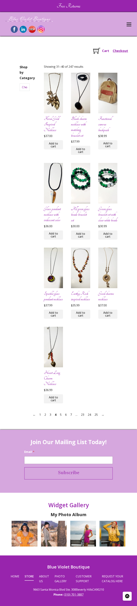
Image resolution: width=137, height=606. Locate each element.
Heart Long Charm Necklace (52, 378)
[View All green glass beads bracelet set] (80, 183)
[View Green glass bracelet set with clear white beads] (107, 183)
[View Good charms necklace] (107, 268)
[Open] (129, 24)
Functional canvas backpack (105, 124)
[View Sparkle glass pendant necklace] (53, 268)
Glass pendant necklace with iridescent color (52, 214)
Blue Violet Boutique (68, 567)
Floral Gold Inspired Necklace (51, 124)
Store (29, 576)
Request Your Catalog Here (112, 578)
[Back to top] (127, 596)
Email (29, 452)
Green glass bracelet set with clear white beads (107, 214)
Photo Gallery (61, 578)
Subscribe (68, 472)
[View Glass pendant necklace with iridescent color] (53, 183)
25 (96, 415)
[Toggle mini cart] (96, 50)
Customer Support (84, 578)
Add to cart (53, 144)
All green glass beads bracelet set (80, 214)
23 (82, 415)
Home (15, 576)
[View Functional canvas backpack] (107, 93)
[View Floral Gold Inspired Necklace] (53, 93)
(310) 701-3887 (73, 595)
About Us (44, 578)
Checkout (120, 51)
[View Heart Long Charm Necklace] (53, 347)
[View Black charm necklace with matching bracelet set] (80, 93)
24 (89, 415)
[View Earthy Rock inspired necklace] (80, 268)
